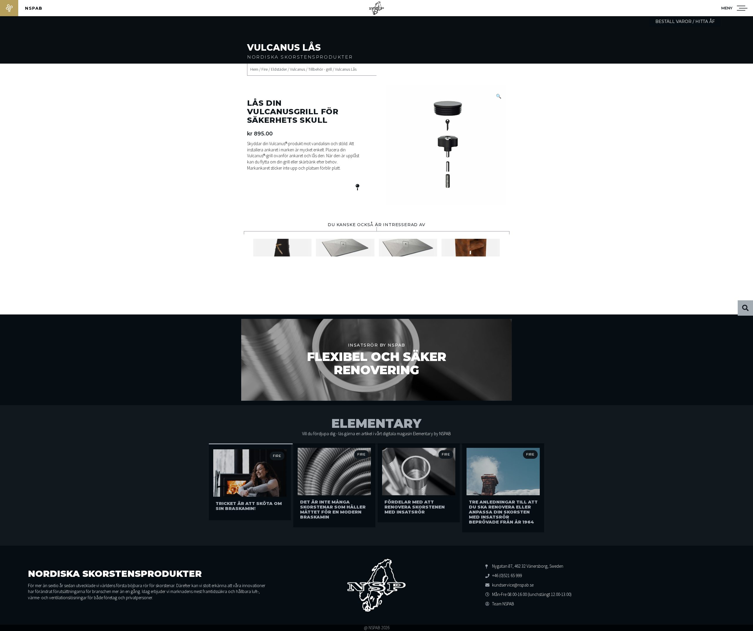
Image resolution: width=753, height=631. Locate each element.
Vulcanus (297, 69)
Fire (264, 69)
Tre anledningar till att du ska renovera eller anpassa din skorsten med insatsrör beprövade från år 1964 (503, 512)
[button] (726, 8)
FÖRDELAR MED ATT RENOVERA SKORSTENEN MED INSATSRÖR (414, 507)
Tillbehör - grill (320, 69)
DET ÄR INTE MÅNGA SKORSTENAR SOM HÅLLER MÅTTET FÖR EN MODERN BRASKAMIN (333, 509)
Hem (254, 69)
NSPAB (34, 8)
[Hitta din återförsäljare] (357, 188)
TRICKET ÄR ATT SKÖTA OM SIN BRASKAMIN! (249, 506)
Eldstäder (279, 69)
